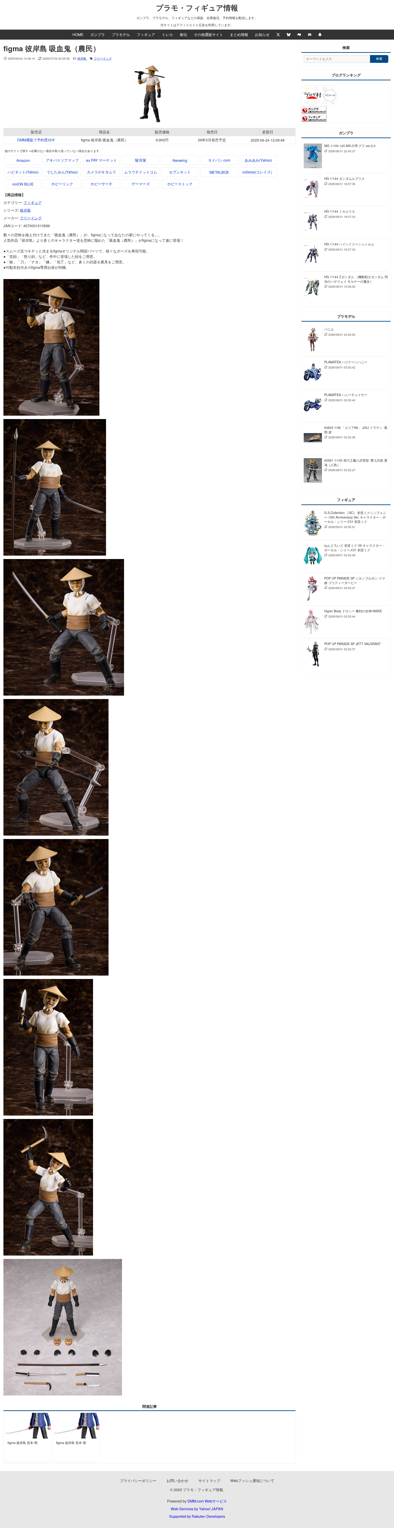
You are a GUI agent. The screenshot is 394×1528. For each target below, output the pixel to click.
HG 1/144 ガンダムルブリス (344, 178)
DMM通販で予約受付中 (36, 139)
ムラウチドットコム (140, 172)
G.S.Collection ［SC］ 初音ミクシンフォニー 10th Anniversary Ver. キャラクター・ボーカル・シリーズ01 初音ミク (355, 517)
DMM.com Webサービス (207, 1501)
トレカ (167, 34)
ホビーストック (180, 183)
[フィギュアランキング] (314, 120)
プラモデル (121, 34)
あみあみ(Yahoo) (258, 160)
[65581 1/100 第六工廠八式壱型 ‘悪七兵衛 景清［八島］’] (313, 471)
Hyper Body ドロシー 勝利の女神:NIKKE (353, 611)
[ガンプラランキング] (314, 112)
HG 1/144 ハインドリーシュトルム (349, 244)
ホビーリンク (62, 183)
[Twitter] (278, 35)
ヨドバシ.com (219, 160)
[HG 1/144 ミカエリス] (313, 222)
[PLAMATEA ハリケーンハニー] (313, 373)
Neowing (180, 160)
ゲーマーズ (141, 183)
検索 (379, 59)
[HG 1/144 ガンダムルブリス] (313, 189)
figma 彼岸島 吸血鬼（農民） (104, 139)
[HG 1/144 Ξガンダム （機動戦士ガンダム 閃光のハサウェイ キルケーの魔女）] (313, 288)
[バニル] (313, 340)
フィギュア (146, 34)
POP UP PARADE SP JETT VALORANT (352, 643)
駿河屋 (140, 160)
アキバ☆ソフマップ (62, 160)
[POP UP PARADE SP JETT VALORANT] (313, 655)
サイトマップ (209, 1480)
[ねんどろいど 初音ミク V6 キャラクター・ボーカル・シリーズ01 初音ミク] (313, 556)
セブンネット (180, 172)
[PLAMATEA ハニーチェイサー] (313, 406)
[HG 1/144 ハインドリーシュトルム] (313, 255)
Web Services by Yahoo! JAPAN (197, 1508)
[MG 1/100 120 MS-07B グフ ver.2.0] (313, 157)
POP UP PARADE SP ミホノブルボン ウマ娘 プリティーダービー (354, 580)
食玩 (183, 34)
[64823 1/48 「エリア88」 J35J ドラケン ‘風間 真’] (313, 438)
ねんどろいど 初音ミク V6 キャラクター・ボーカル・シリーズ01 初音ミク (354, 547)
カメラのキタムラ (101, 172)
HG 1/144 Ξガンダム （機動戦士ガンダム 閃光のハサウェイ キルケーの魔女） (356, 279)
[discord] (309, 35)
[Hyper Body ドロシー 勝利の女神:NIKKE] (313, 622)
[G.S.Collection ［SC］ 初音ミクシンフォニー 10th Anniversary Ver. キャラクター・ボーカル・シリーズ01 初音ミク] (313, 524)
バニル (329, 329)
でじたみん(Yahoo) (62, 172)
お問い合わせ (177, 1480)
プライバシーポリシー (138, 1480)
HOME (78, 34)
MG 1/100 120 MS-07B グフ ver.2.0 (350, 145)
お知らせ (262, 34)
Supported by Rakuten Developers (197, 1516)
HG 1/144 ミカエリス (339, 211)
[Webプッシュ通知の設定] (320, 35)
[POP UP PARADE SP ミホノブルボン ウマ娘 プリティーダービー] (313, 589)
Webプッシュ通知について (252, 1480)
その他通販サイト (208, 34)
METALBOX (219, 172)
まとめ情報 (239, 34)
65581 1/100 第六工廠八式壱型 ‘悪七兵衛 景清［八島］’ (355, 462)
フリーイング (103, 58)
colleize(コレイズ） (258, 172)
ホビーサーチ (101, 183)
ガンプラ (97, 34)
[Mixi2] (299, 35)
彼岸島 (82, 58)
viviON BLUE (23, 184)
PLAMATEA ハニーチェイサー (345, 394)
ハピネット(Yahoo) (23, 172)
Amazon (23, 160)
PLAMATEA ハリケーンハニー (345, 362)
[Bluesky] (288, 35)
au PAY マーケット (101, 160)
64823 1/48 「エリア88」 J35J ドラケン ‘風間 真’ (355, 429)
